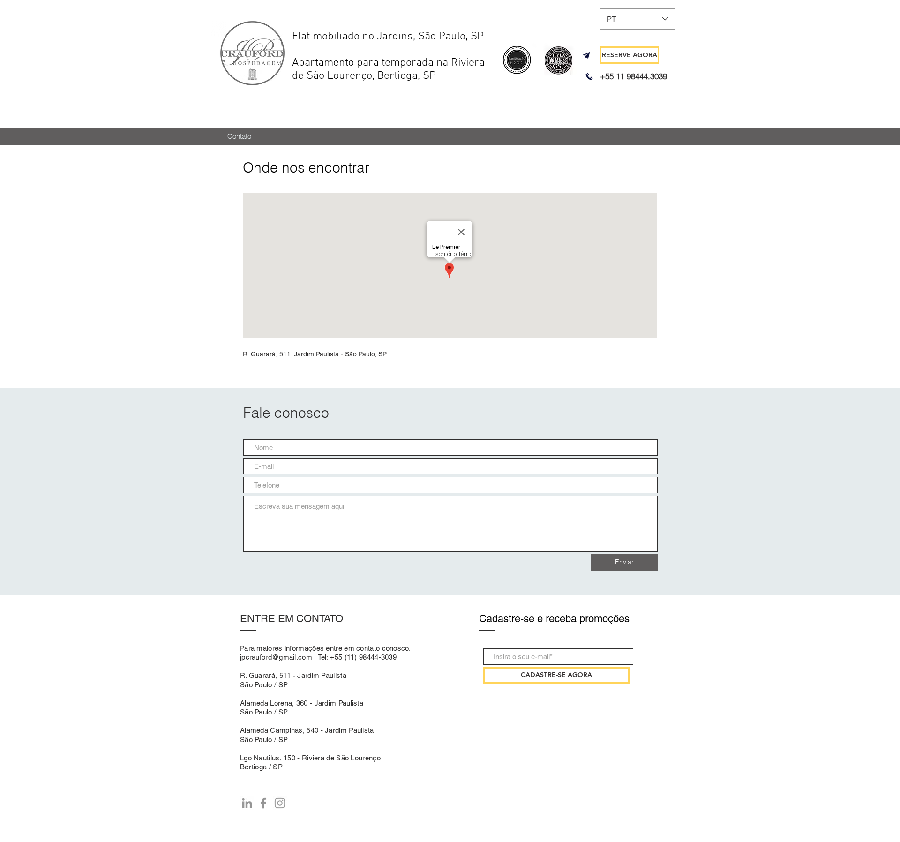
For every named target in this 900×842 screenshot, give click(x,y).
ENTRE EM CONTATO (291, 618)
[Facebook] (263, 803)
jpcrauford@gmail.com (276, 657)
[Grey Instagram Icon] (280, 803)
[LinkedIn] (247, 803)
